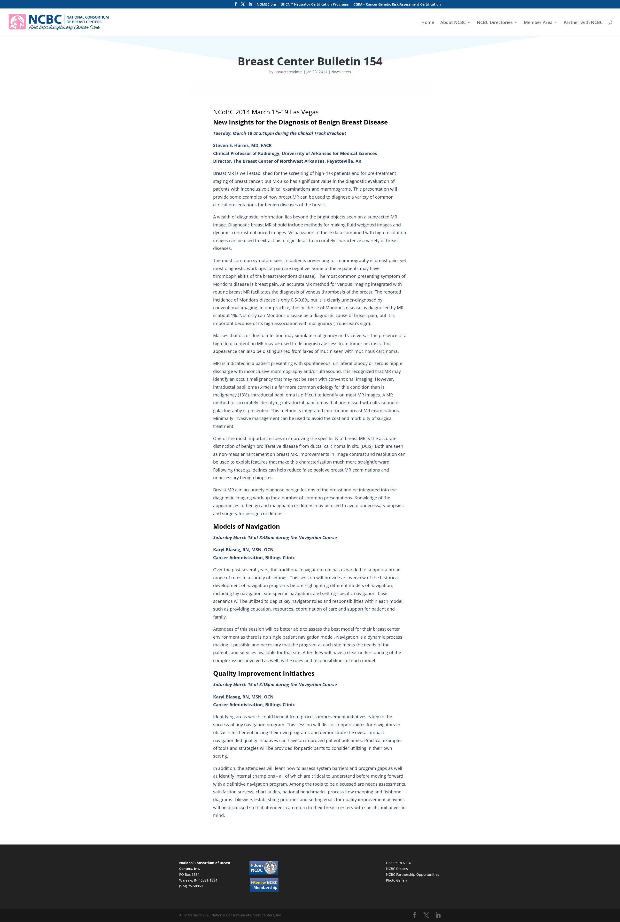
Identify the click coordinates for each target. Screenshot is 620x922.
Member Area (538, 23)
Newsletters (341, 71)
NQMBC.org (266, 5)
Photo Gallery (397, 880)
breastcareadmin (288, 71)
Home (427, 23)
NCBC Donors (397, 868)
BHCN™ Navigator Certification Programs (315, 5)
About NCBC (453, 23)
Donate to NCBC (399, 862)
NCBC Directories (495, 23)
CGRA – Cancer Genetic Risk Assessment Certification (397, 5)
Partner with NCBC (583, 23)
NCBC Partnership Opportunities (412, 874)
